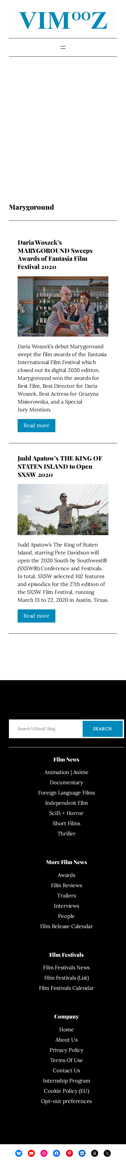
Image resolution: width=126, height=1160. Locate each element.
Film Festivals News (66, 967)
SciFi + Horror (66, 813)
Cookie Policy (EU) (66, 1090)
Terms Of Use (66, 1060)
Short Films (66, 823)
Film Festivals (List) (66, 977)
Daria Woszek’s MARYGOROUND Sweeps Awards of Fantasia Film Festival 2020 (55, 254)
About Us (66, 1039)
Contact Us (66, 1070)
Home (66, 1029)
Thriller (66, 833)
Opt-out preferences (66, 1101)
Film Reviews (66, 885)
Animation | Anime (66, 772)
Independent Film (66, 802)
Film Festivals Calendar (66, 988)
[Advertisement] (63, 134)
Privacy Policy (67, 1050)
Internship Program (66, 1080)
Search (102, 728)
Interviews (66, 905)
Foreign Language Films (66, 792)
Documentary (66, 782)
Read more (36, 425)
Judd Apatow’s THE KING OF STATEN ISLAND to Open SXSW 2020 (60, 466)
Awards (66, 875)
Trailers (66, 895)
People (66, 916)
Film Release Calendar (66, 926)
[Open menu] (63, 47)
